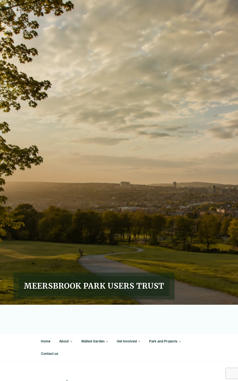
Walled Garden (93, 341)
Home (45, 341)
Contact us (49, 354)
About (64, 341)
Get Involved (127, 341)
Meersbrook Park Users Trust (94, 286)
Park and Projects (163, 341)
